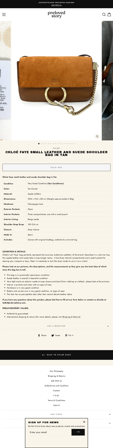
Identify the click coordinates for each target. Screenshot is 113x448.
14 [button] (70, 144)
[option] (56, 80)
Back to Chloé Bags (58, 355)
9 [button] (58, 144)
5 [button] (48, 144)
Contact (56, 390)
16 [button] (74, 144)
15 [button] (72, 144)
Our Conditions (55, 183)
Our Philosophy (56, 371)
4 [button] (46, 144)
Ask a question (56, 326)
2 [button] (41, 144)
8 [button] (55, 144)
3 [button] (44, 144)
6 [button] (51, 144)
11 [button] (63, 144)
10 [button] (60, 144)
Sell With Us (56, 380)
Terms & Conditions (56, 400)
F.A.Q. (56, 395)
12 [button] (65, 144)
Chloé (56, 148)
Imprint (56, 405)
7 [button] (53, 144)
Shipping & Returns (71, 316)
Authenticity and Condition (56, 385)
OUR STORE (57, 414)
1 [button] (39, 144)
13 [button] (67, 144)
